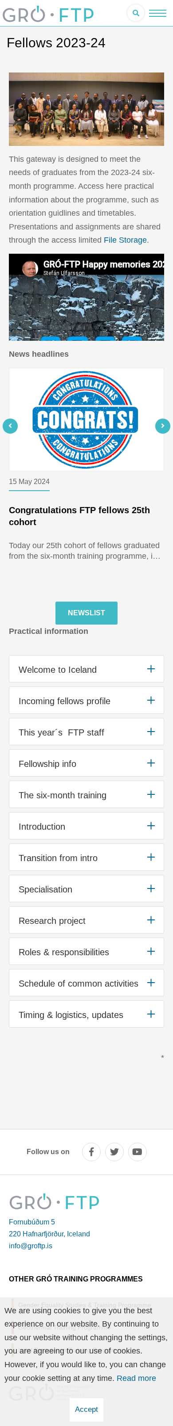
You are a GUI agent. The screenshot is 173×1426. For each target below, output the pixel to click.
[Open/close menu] (157, 13)
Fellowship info (47, 764)
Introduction (42, 826)
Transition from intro (58, 858)
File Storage (125, 240)
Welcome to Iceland (58, 670)
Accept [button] (86, 1409)
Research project (52, 921)
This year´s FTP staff (61, 732)
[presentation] (24, 426)
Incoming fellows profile (64, 701)
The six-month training (62, 795)
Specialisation (45, 889)
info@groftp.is (30, 1246)
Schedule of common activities (78, 983)
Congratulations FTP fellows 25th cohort (79, 516)
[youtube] (137, 1152)
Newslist (86, 613)
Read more (136, 1378)
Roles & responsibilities (64, 952)
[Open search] (135, 12)
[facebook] (91, 1152)
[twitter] (114, 1152)
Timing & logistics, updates (71, 1015)
